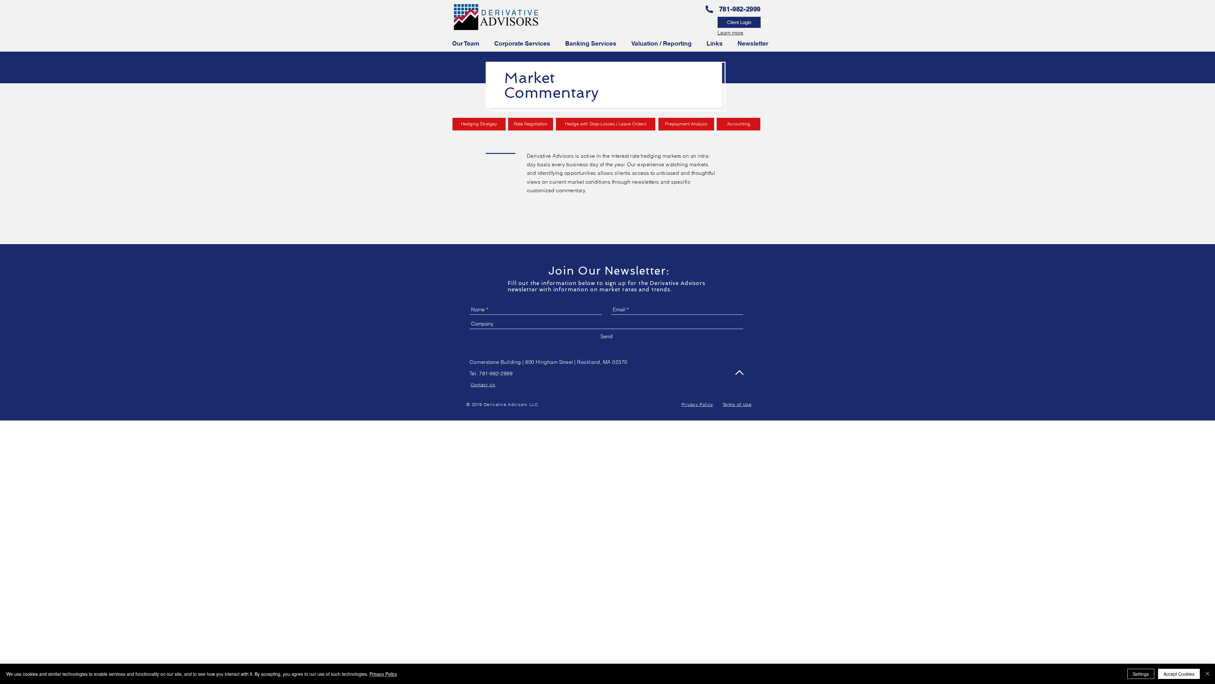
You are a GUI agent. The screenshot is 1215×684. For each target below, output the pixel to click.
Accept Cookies (1178, 674)
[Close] (1207, 674)
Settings (1141, 674)
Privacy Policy (383, 674)
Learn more (730, 32)
